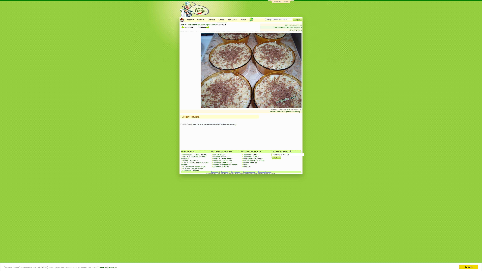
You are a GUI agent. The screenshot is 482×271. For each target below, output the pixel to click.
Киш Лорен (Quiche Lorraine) (195, 154)
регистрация (277, 1)
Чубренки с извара (191, 170)
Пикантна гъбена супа (222, 160)
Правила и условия (249, 172)
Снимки (211, 20)
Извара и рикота (250, 162)
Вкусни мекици (219, 154)
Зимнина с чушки (250, 154)
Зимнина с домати (251, 156)
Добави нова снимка (293, 25)
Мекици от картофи (221, 156)
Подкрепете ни (235, 172)
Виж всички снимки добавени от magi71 (286, 112)
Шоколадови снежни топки (194, 166)
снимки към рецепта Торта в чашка (202, 25)
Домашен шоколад (221, 166)
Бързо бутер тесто (190, 160)
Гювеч (245, 164)
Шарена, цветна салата (193, 168)
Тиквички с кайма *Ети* (222, 162)
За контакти (224, 172)
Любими (200, 20)
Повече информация (107, 267)
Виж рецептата (296, 30)
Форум (243, 20)
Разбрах (468, 266)
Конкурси (232, 20)
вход (286, 1)
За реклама (214, 172)
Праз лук (247, 166)
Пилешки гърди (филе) (252, 158)
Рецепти (190, 20)
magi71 (289, 109)
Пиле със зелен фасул (222, 158)
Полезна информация (264, 172)
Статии (222, 20)
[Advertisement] (257, 10)
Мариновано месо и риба (253, 160)
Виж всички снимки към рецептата (288, 27)
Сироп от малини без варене (225, 164)
